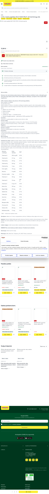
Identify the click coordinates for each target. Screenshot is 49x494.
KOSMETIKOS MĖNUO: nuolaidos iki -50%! (24, 1)
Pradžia (6, 11)
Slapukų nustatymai (24, 255)
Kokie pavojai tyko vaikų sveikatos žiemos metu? (22, 364)
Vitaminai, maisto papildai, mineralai (14, 11)
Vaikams (23, 11)
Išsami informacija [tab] (24, 241)
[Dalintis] (47, 41)
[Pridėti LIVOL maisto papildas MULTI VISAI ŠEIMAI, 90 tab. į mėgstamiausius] (46, 293)
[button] (45, 66)
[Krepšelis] (47, 4)
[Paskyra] (41, 4)
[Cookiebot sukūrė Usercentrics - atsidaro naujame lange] (42, 238)
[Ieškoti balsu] (46, 8)
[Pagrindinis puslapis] (7, 4)
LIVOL (2, 14)
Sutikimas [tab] (8, 241)
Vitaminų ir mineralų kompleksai (31, 11)
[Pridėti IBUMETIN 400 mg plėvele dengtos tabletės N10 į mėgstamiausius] (46, 334)
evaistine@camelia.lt (32, 453)
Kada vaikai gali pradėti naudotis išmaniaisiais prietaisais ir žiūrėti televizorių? (8, 365)
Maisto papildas (4, 66)
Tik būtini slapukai (9, 255)
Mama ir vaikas (5, 358)
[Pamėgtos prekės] (44, 4)
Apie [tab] (40, 241)
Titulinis (2, 11)
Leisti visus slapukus (40, 255)
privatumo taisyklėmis (17, 424)
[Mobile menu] (1, 4)
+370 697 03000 (44, 408)
